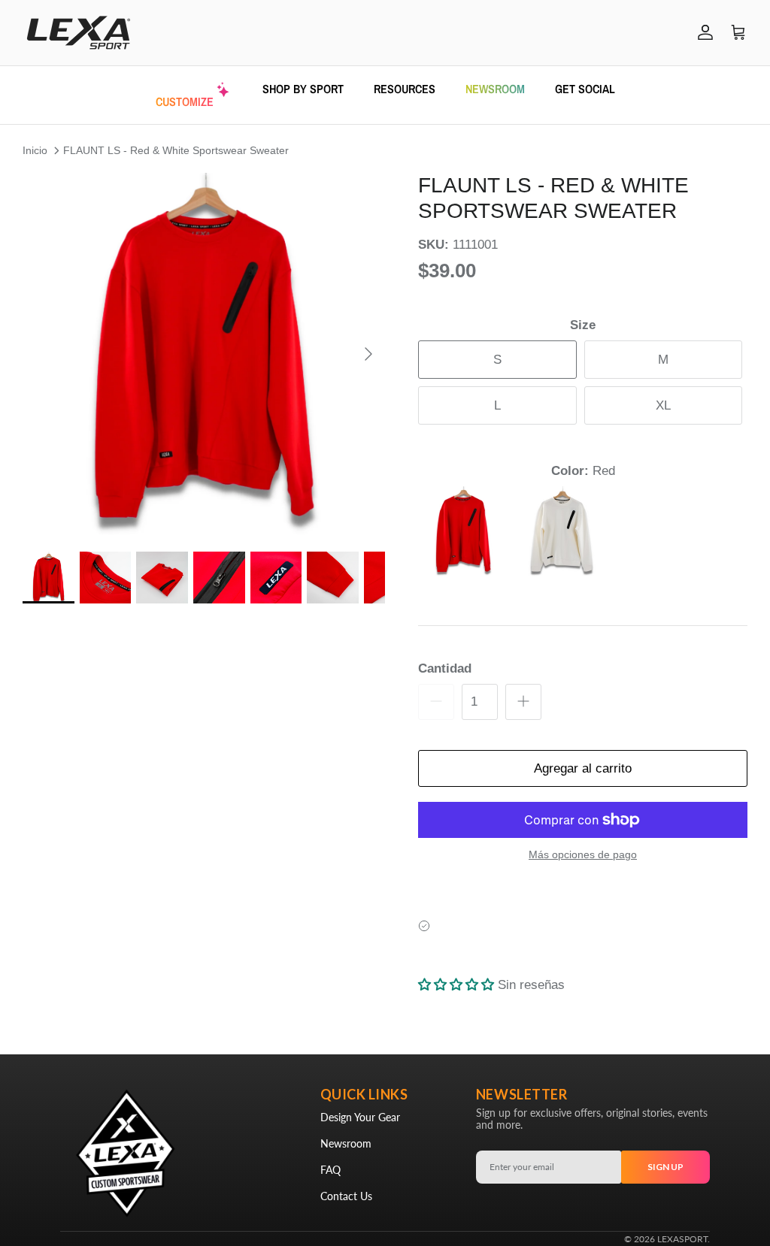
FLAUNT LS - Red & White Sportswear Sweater (176, 150)
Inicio (35, 150)
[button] (204, 354)
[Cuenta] (702, 32)
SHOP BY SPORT (303, 88)
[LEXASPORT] (79, 32)
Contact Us (346, 1196)
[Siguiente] (368, 353)
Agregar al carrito (583, 768)
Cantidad (444, 668)
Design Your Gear (360, 1117)
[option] (204, 354)
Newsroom (345, 1143)
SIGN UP (665, 1166)
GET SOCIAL (585, 88)
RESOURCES (404, 88)
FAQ (330, 1169)
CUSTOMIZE (185, 101)
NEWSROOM (495, 88)
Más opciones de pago (583, 854)
